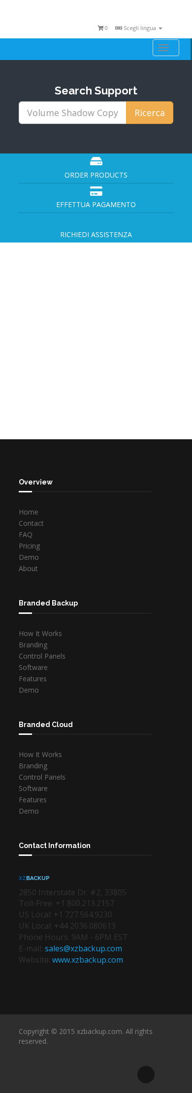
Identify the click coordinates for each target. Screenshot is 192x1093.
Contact (31, 523)
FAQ (25, 534)
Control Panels (42, 656)
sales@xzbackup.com (83, 948)
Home (28, 511)
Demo (29, 557)
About (28, 568)
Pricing (29, 545)
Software (33, 667)
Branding (33, 644)
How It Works (40, 633)
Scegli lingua (140, 27)
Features (33, 678)
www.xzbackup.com (87, 959)
